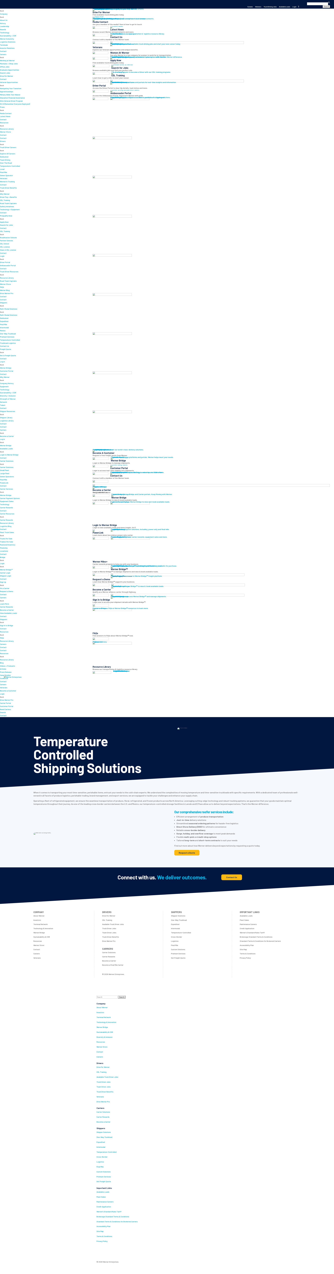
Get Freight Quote (104, 1181)
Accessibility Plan (104, 1226)
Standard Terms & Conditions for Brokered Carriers (117, 1221)
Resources (101, 1042)
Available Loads (284, 7)
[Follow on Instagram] (109, 1253)
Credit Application (104, 1207)
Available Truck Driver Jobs (107, 1077)
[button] (315, 1)
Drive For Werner (103, 1067)
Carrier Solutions (103, 1112)
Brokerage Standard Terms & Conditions (113, 1216)
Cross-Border (102, 1157)
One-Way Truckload (104, 1137)
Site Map (100, 1231)
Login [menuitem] (2, 694)
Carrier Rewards (103, 1117)
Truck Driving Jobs (270, 7)
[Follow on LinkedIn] (114, 1253)
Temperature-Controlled (107, 1152)
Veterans (258, 7)
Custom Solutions (104, 1172)
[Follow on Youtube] (119, 1253)
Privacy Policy (102, 1241)
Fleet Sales (101, 1197)
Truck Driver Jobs (104, 1082)
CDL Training (101, 1072)
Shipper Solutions (104, 1132)
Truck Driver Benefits (105, 1092)
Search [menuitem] (3, 712)
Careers (250, 7)
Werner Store (102, 1047)
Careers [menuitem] (3, 684)
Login (294, 7)
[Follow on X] (104, 1253)
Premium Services (104, 1177)
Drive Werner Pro (103, 1101)
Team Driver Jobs (104, 1087)
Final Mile (100, 1167)
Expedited (101, 1142)
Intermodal (101, 1147)
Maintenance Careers (105, 1202)
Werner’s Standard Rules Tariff (109, 1211)
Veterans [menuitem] (3, 687)
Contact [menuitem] (3, 681)
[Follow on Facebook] (99, 1253)
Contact (100, 1052)
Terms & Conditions (104, 1236)
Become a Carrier (103, 1122)
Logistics (100, 1162)
